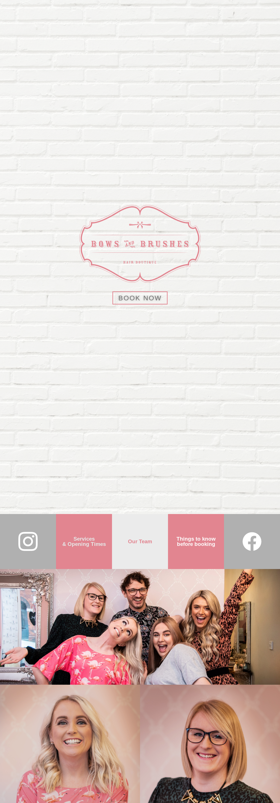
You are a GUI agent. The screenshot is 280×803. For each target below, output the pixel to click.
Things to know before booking (196, 541)
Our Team (140, 541)
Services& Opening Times (84, 541)
